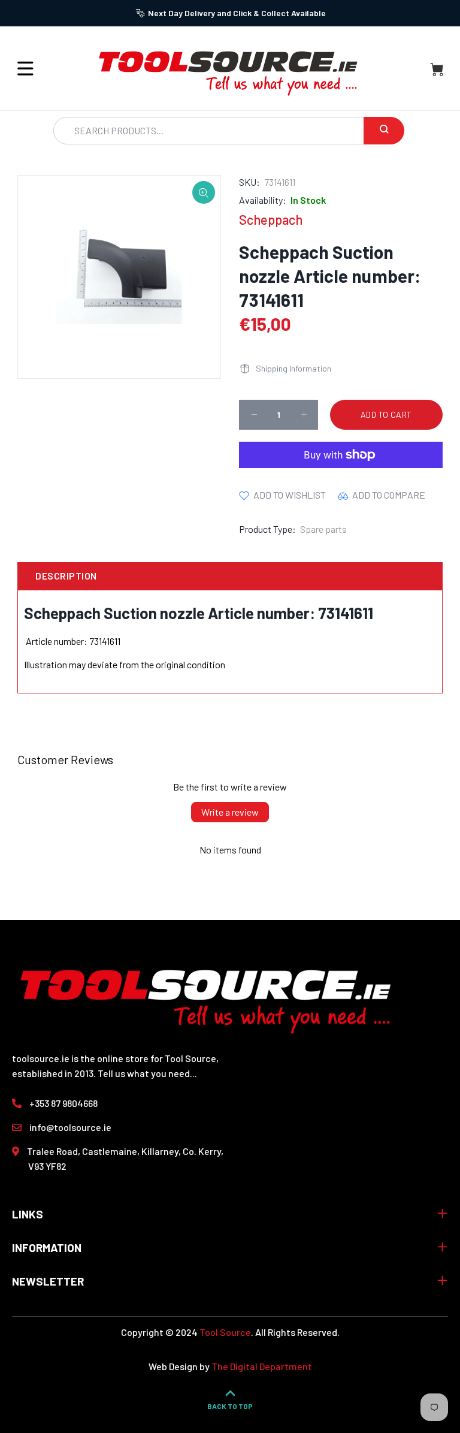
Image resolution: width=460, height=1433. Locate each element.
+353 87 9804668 (63, 1103)
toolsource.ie (40, 1058)
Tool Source (225, 1332)
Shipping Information (293, 368)
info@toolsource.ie (70, 1127)
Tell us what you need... (147, 1073)
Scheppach (270, 219)
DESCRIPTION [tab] (65, 575)
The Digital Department (261, 1366)
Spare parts (323, 529)
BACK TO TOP (230, 1406)
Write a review (230, 811)
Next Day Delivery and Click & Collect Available (237, 13)
